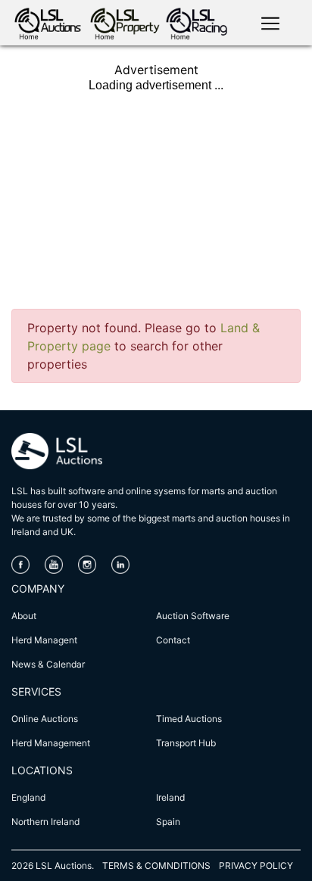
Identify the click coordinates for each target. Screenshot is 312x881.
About (23, 615)
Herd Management (50, 743)
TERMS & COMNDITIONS (156, 865)
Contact (173, 640)
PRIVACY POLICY (256, 865)
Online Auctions (44, 718)
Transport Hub (186, 743)
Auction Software (192, 615)
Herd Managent (44, 640)
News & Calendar (48, 664)
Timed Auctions (189, 718)
